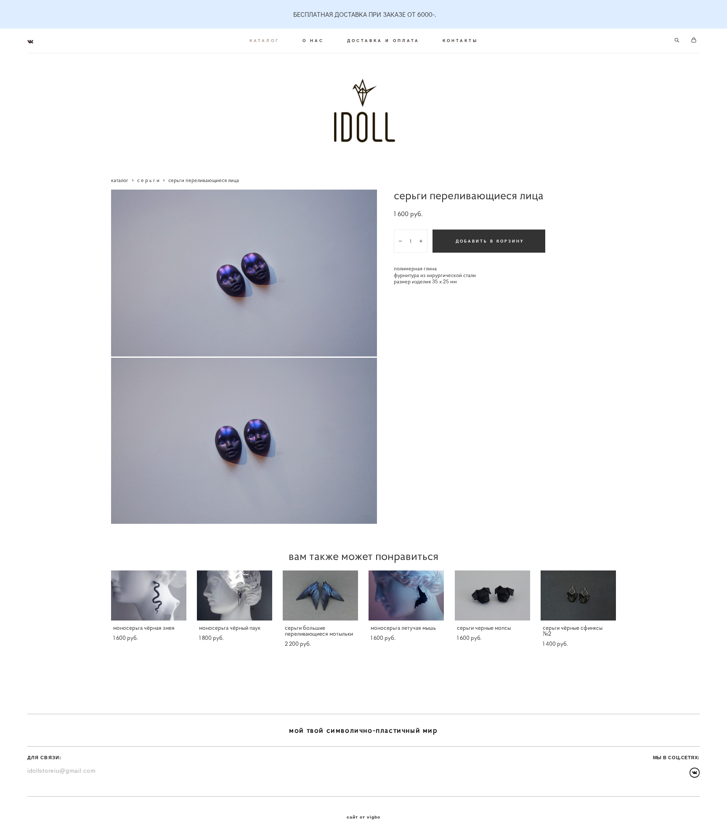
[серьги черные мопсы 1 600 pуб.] (492, 595)
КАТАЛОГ (264, 40)
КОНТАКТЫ (460, 40)
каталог (119, 180)
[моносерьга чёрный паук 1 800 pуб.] (234, 595)
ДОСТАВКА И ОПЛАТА (383, 40)
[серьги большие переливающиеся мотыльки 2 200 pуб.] (320, 595)
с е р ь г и (148, 180)
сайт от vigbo (363, 817)
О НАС (313, 40)
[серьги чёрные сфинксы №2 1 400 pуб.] (578, 595)
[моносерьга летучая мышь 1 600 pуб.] (406, 595)
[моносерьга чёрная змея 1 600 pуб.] (148, 595)
